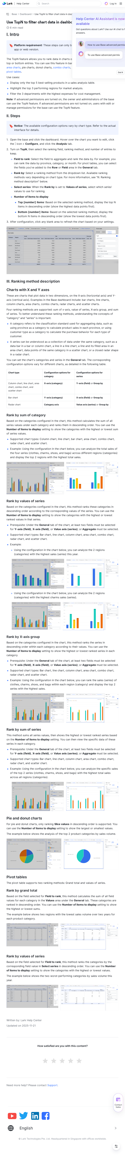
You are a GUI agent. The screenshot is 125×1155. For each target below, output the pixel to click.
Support (52, 1085)
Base (14, 14)
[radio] (46, 1061)
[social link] (13, 1116)
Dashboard (26, 14)
